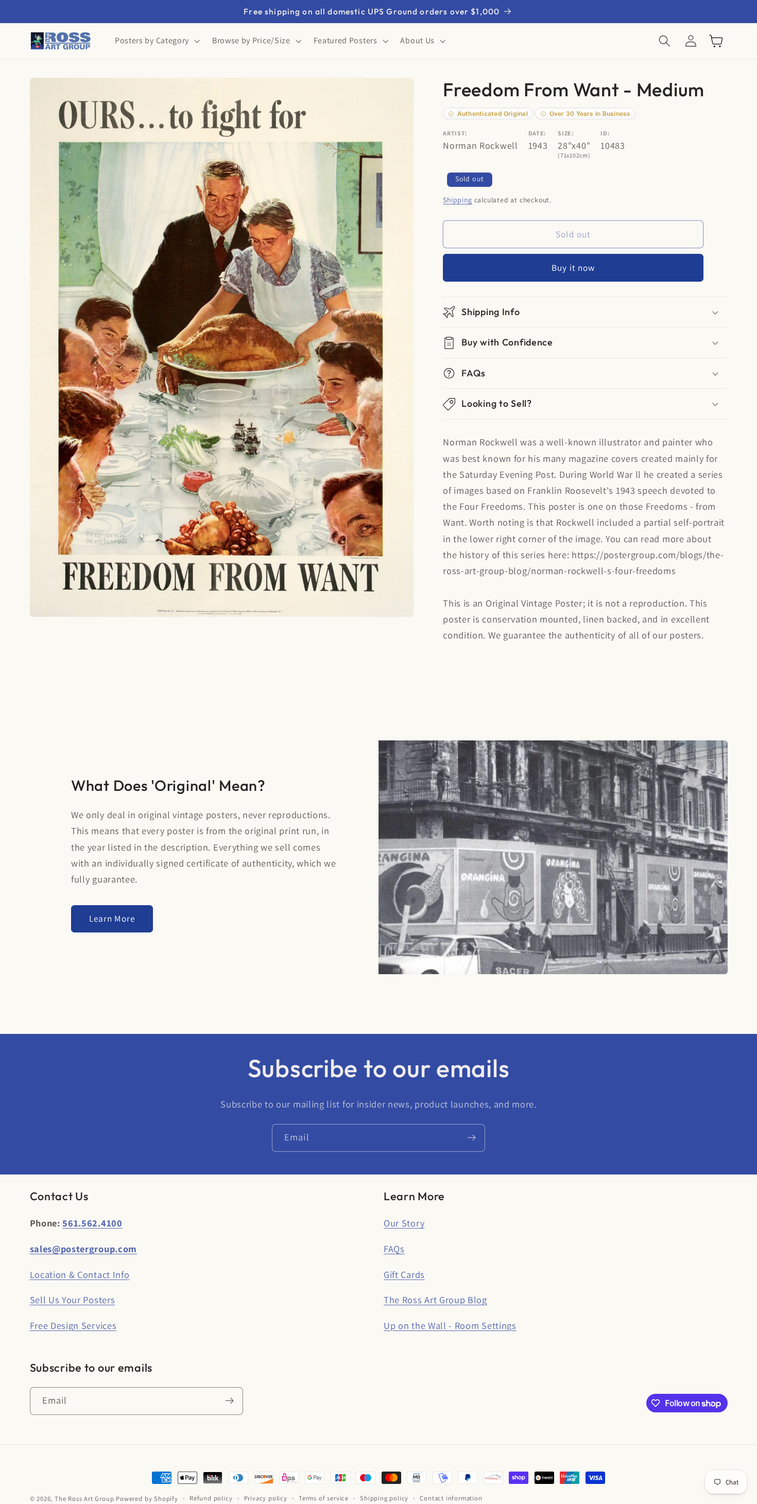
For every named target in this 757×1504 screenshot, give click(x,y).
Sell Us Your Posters (72, 1299)
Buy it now (573, 268)
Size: (566, 133)
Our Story (404, 1223)
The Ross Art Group (84, 1498)
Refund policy (211, 1498)
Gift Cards (404, 1274)
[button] (156, 41)
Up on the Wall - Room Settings (450, 1325)
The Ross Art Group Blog (435, 1299)
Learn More (112, 918)
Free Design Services (73, 1325)
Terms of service (324, 1498)
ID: (605, 133)
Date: (537, 133)
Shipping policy (384, 1498)
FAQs (394, 1248)
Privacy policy (265, 1498)
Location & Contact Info (80, 1274)
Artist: (455, 133)
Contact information (451, 1498)
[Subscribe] (471, 1138)
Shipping (457, 199)
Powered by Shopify (147, 1498)
